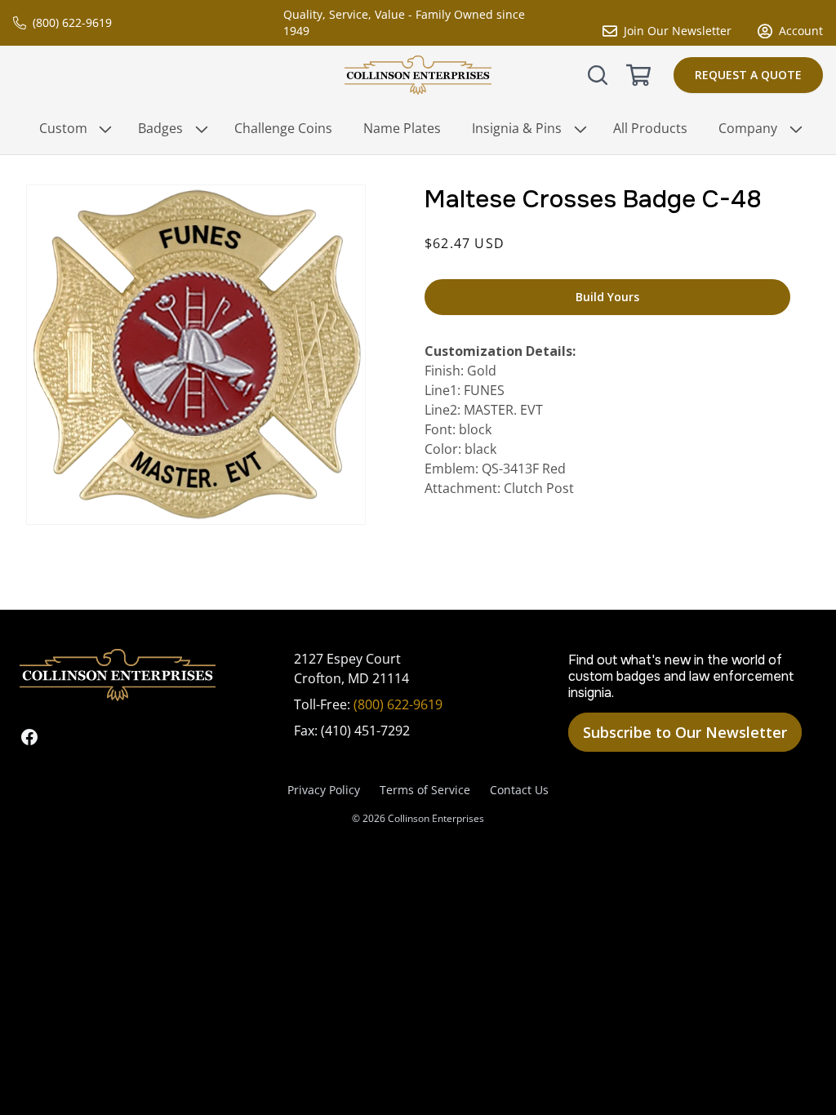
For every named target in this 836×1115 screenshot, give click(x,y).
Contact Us (519, 789)
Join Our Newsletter (678, 30)
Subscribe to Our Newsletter (685, 732)
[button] (597, 75)
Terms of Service (425, 789)
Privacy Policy (323, 789)
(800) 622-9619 (72, 22)
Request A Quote (748, 74)
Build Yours (607, 296)
